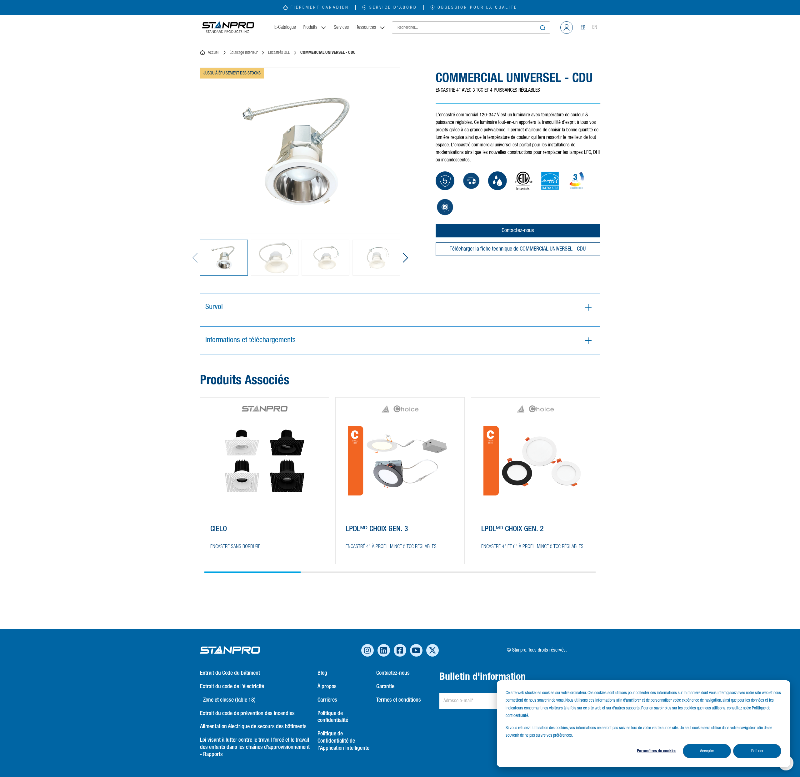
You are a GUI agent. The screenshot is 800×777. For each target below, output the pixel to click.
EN (594, 27)
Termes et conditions (398, 700)
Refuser (757, 751)
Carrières (327, 700)
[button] (405, 258)
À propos (327, 686)
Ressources (366, 27)
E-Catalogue (285, 27)
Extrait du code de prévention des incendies (247, 713)
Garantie (385, 686)
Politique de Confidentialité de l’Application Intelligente (343, 741)
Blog (322, 673)
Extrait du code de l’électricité (232, 686)
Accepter (707, 751)
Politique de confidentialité (333, 717)
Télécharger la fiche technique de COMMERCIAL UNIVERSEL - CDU (518, 248)
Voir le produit (233, 547)
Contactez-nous (518, 230)
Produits (310, 27)
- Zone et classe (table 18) (228, 700)
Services (341, 27)
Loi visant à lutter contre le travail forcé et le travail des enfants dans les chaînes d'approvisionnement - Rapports (255, 747)
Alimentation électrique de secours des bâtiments (253, 726)
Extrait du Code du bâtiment (230, 673)
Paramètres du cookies (656, 751)
